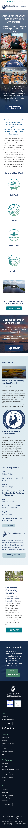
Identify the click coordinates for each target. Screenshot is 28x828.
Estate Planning (6, 798)
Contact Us (5, 717)
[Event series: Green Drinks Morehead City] (14, 474)
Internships (4, 780)
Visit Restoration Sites (8, 719)
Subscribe (12, 671)
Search (3, 754)
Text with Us (13, 675)
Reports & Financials (7, 751)
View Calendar (9, 526)
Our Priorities (5, 737)
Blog (3, 746)
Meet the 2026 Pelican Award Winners (11, 432)
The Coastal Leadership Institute (10, 769)
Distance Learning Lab (8, 743)
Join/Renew (7, 804)
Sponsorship (5, 801)
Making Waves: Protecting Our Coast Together (13, 382)
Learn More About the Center (14, 630)
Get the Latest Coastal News (14, 555)
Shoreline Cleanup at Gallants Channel (11, 507)
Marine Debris (14, 271)
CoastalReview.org (9, 540)
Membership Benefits (7, 792)
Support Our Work (14, 308)
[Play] (14, 286)
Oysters (14, 220)
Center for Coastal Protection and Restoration (12, 598)
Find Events (5, 763)
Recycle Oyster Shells (8, 777)
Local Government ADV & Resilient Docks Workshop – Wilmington (13, 493)
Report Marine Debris (7, 775)
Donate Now (5, 789)
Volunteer (4, 766)
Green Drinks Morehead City (12, 479)
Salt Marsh (14, 195)
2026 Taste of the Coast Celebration (12, 519)
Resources (4, 740)
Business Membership (8, 795)
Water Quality (14, 246)
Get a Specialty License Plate (10, 772)
